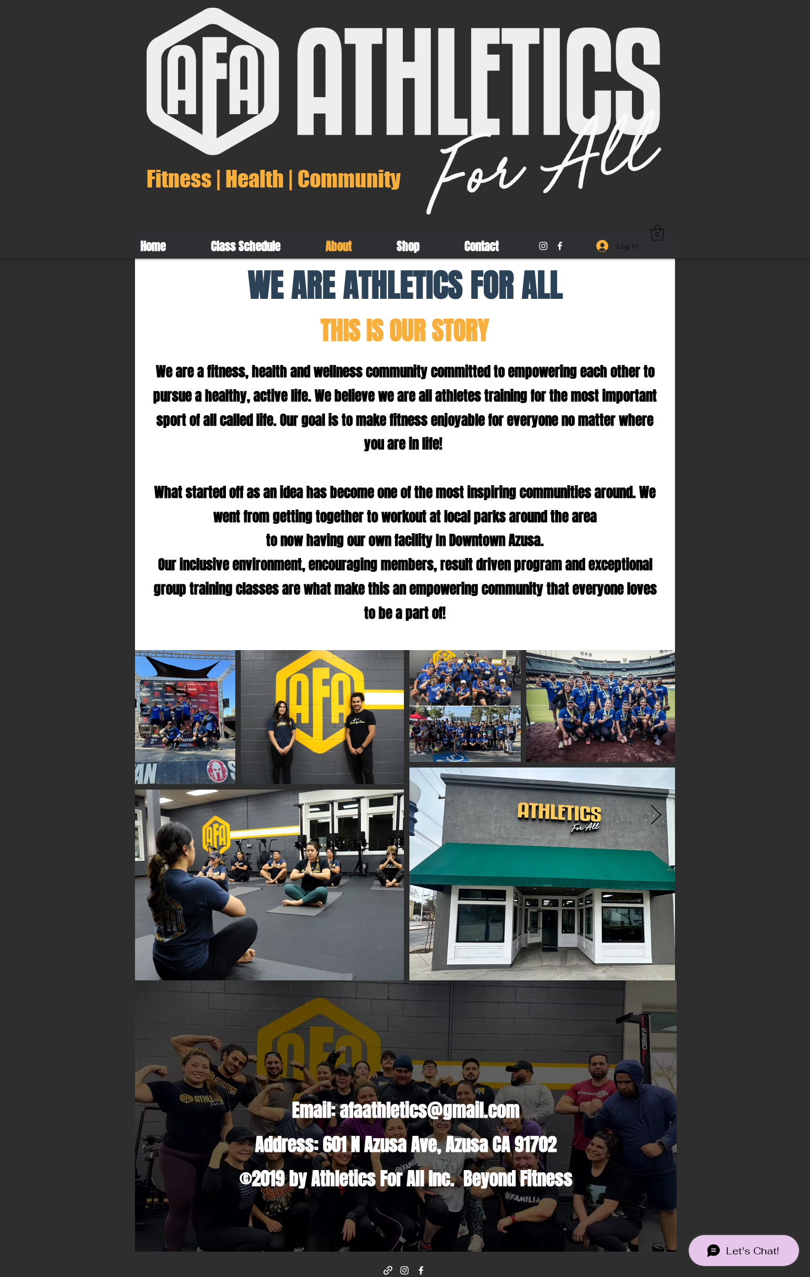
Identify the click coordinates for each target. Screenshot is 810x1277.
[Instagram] (543, 245)
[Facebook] (559, 245)
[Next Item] (656, 816)
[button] (657, 233)
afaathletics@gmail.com (430, 1110)
